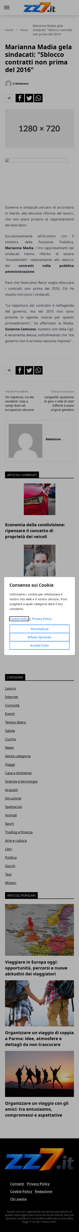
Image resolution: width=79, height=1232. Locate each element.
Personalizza (39, 629)
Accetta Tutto (39, 645)
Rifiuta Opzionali (39, 637)
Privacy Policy (41, 619)
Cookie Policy (19, 619)
